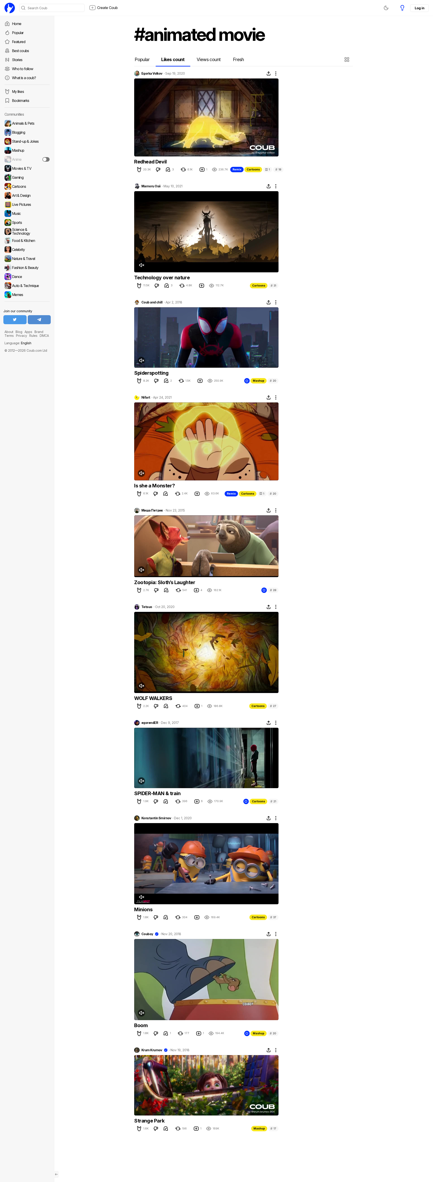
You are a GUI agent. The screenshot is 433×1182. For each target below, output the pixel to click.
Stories (17, 59)
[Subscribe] (46, 159)
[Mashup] (27, 150)
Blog (19, 332)
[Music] (27, 213)
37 (273, 917)
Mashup (258, 380)
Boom (140, 1025)
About (9, 332)
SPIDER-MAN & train (157, 793)
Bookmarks (20, 100)
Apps (28, 332)
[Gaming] (27, 177)
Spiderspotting (151, 373)
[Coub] (10, 8)
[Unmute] (141, 265)
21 (273, 801)
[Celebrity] (27, 249)
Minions (143, 909)
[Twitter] (15, 319)
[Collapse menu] (56, 1174)
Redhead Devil (150, 162)
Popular (18, 32)
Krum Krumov (151, 1050)
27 (273, 706)
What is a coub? (24, 78)
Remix (237, 169)
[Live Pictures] (27, 204)
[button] (347, 59)
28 (273, 590)
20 (273, 381)
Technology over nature (162, 277)
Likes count (172, 59)
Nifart (145, 397)
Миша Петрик (152, 510)
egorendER (149, 722)
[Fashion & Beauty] (27, 267)
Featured (18, 41)
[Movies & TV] (27, 168)
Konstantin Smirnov (156, 818)
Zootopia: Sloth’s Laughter (164, 582)
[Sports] (27, 222)
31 (273, 285)
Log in (419, 8)
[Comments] (168, 169)
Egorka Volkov (151, 73)
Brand (39, 332)
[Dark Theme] (386, 7)
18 (278, 169)
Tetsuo (146, 606)
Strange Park (149, 1121)
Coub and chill (151, 302)
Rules (33, 335)
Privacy (21, 335)
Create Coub (107, 7)
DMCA (44, 335)
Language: (18, 343)
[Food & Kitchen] (27, 240)
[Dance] (27, 276)
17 (273, 1128)
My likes (18, 91)
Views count (209, 59)
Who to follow (22, 69)
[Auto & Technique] (27, 285)
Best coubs (20, 50)
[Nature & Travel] (27, 258)
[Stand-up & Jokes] (27, 141)
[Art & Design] (27, 195)
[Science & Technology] (27, 231)
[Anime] (27, 159)
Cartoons (253, 169)
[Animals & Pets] (27, 123)
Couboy (147, 934)
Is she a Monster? (154, 486)
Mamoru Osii (151, 186)
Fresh (238, 59)
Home (16, 23)
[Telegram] (39, 319)
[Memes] (27, 294)
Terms (9, 335)
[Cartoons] (27, 186)
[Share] (268, 73)
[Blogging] (27, 132)
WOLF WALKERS (153, 698)
